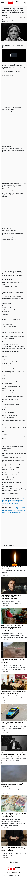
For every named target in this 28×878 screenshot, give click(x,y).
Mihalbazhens (10, 18)
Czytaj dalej (14, 862)
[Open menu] (2, 3)
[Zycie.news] (13, 2)
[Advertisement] (14, 91)
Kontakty (7, 872)
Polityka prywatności (17, 872)
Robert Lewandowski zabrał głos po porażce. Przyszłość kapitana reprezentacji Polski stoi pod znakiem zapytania (13, 501)
